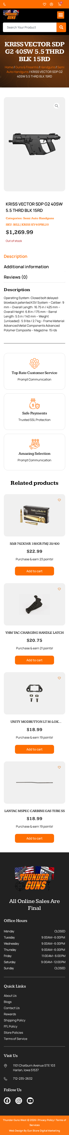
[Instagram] (18, 1100)
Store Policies (13, 1032)
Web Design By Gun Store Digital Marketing (34, 1130)
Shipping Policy (14, 1020)
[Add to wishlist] (59, 500)
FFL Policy (10, 1026)
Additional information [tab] (26, 267)
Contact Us (12, 1008)
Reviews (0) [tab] (16, 277)
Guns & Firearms (26, 67)
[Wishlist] (44, 4)
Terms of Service (15, 1039)
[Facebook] (7, 1100)
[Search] (61, 27)
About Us (10, 996)
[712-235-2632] (5, 4)
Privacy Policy (46, 1120)
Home (9, 67)
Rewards (10, 1014)
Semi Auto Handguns (38, 218)
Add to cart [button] (34, 571)
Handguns (47, 67)
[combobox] (30, 27)
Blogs (8, 1002)
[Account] (51, 4)
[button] (60, 15)
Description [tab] (15, 256)
